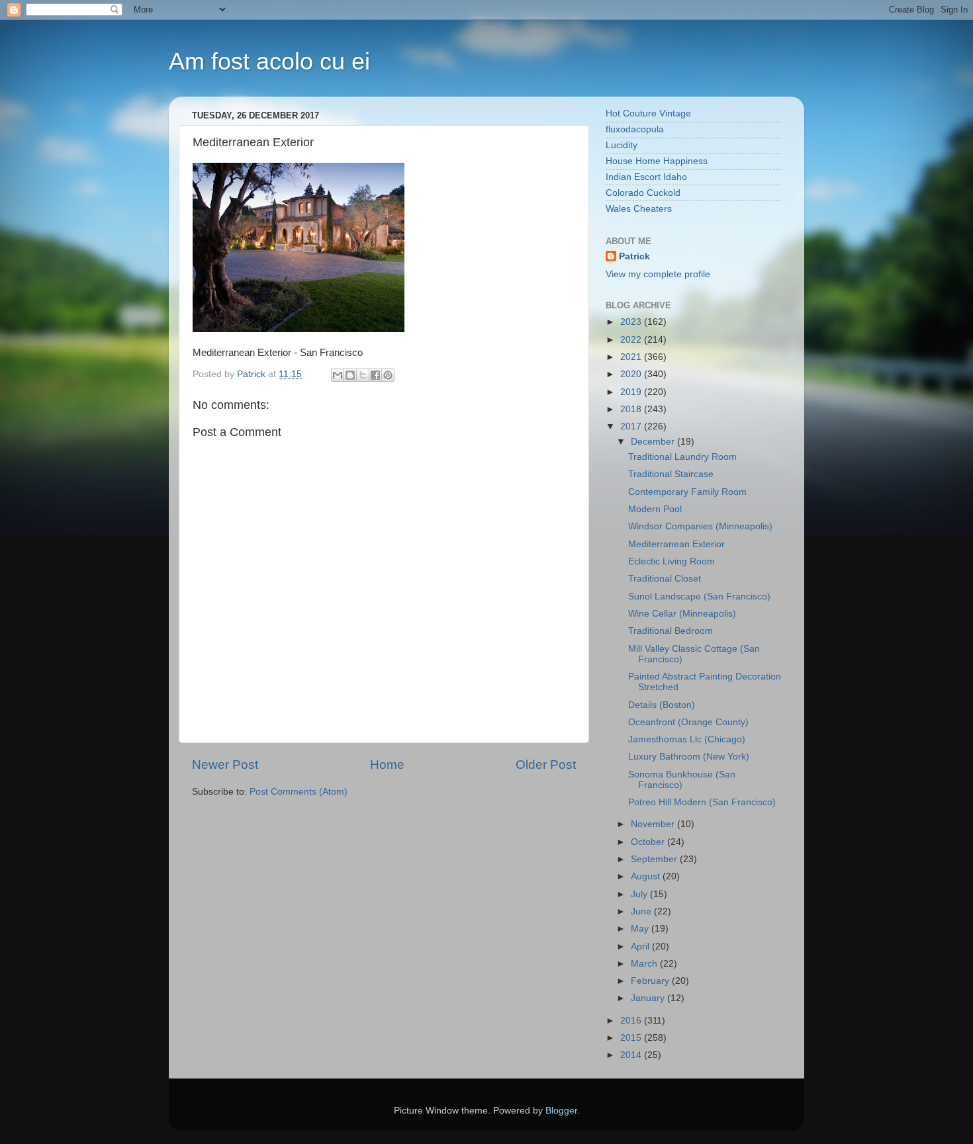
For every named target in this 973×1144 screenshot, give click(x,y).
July (640, 894)
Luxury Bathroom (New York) (688, 757)
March (645, 964)
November (654, 824)
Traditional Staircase (671, 474)
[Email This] (337, 375)
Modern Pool (655, 509)
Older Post (546, 764)
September (655, 859)
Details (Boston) (661, 705)
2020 (632, 374)
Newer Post (225, 764)
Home (387, 764)
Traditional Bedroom (670, 631)
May (641, 929)
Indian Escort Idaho (646, 177)
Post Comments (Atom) (299, 792)
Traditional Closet (664, 579)
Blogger (561, 1111)
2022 (632, 340)
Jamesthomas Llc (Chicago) (686, 739)
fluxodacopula (635, 129)
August (647, 876)
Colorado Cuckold (643, 193)
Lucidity (621, 145)
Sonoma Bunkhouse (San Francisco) (681, 780)
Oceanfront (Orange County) (688, 722)
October (649, 842)
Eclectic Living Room (671, 561)
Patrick (634, 256)
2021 (632, 357)
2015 (632, 1038)
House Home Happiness (657, 161)
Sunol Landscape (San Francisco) (699, 596)
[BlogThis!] (350, 375)
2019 (632, 392)
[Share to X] (362, 375)
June (642, 911)
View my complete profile (658, 274)
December (654, 442)
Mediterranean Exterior (676, 544)
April (641, 946)
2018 (632, 409)
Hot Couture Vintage (648, 113)
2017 (632, 426)
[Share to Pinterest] (387, 375)
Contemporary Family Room (687, 492)
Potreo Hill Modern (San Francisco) (702, 802)
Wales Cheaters (639, 209)
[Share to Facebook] (375, 375)
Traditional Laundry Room (682, 457)
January (649, 998)
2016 (632, 1021)
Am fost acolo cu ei (269, 61)
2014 (632, 1055)
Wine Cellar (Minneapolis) (682, 614)
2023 (632, 322)
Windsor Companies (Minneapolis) (700, 526)
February (651, 981)
